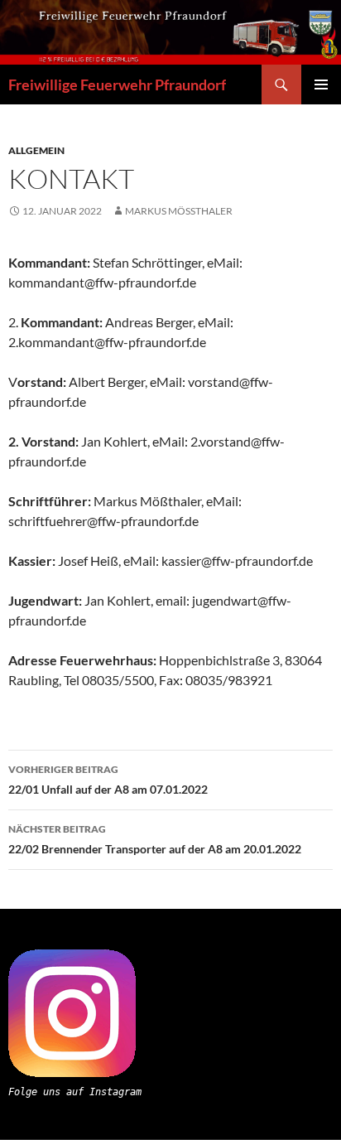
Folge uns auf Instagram (75, 1092)
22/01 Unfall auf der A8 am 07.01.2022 (108, 779)
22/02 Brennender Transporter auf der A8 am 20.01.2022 (154, 839)
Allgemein (36, 150)
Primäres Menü (321, 84)
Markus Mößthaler (179, 211)
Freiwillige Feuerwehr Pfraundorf (117, 84)
